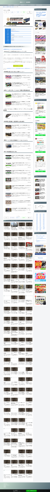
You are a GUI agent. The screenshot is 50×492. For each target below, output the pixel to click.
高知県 (43, 220)
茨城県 (37, 221)
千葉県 (37, 225)
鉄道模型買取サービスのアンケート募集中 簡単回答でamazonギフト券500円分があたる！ (19, 68)
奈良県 (40, 226)
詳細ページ (40, 115)
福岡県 (43, 221)
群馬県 (37, 223)
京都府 (40, 223)
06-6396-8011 (12, 34)
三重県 (40, 221)
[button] (29, 12)
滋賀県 (40, 222)
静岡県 (40, 219)
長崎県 (43, 223)
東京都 (37, 226)
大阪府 (40, 224)
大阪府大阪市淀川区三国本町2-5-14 (15, 31)
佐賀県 (43, 222)
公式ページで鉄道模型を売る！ (31, 490)
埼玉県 (37, 224)
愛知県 (40, 220)
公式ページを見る (40, 117)
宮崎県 (43, 226)
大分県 (43, 225)
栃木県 (37, 222)
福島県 (37, 220)
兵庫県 (40, 225)
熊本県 (43, 224)
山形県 (37, 219)
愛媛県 (43, 219)
